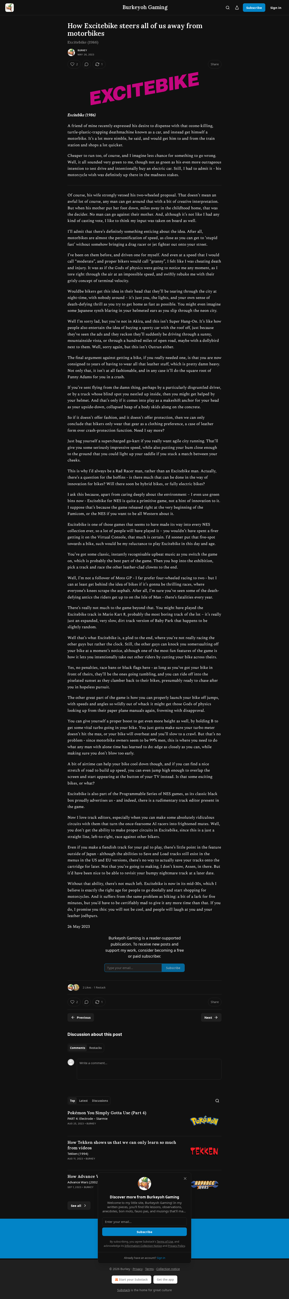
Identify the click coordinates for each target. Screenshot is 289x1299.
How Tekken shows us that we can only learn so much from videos (121, 1145)
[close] (185, 1178)
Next (208, 1017)
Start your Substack (133, 1279)
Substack (123, 1290)
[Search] (227, 7)
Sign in (275, 7)
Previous (84, 1017)
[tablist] (85, 1048)
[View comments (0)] (86, 64)
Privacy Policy (176, 1246)
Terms (149, 1269)
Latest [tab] (83, 1101)
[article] (144, 1121)
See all (76, 1205)
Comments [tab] (77, 1048)
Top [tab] (72, 1101)
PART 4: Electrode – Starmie (87, 1118)
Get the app (165, 1279)
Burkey (82, 50)
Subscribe (254, 7)
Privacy (138, 1269)
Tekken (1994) (77, 1153)
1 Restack (100, 987)
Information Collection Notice (143, 1246)
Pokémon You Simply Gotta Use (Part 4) (106, 1112)
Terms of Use (165, 1241)
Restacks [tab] (95, 1048)
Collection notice (168, 1269)
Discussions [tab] (100, 1101)
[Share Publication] (237, 7)
